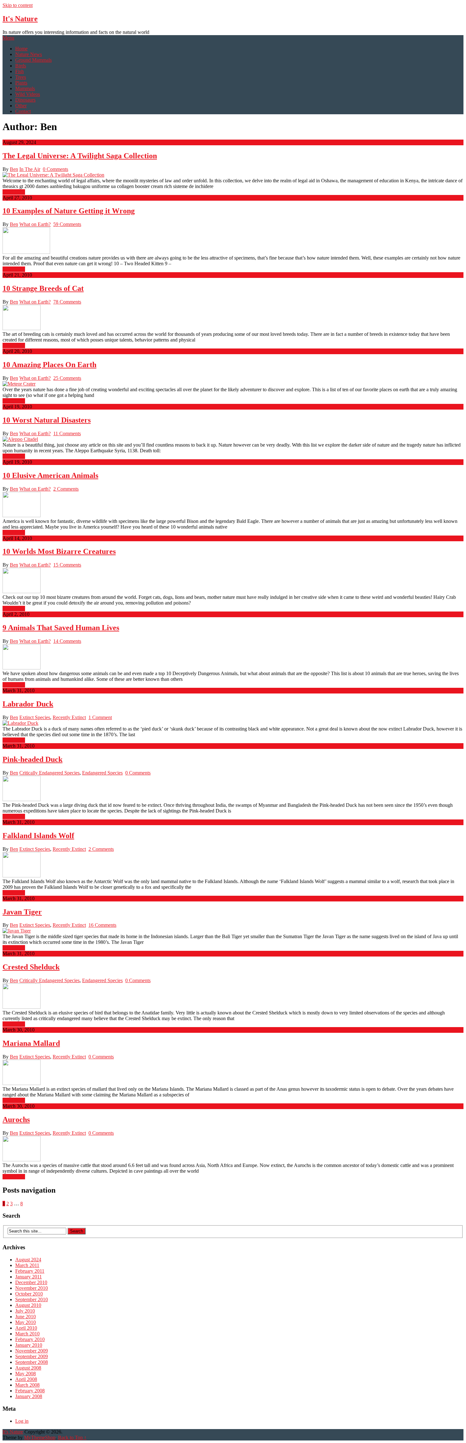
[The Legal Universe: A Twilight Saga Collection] (233, 175)
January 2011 (28, 1276)
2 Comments (66, 489)
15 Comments (67, 565)
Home (21, 48)
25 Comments (67, 378)
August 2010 (28, 1305)
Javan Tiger (22, 912)
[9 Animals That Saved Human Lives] (233, 657)
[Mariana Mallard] (233, 1073)
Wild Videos (27, 94)
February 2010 (30, 1339)
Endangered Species (102, 772)
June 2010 (25, 1316)
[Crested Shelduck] (233, 996)
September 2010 (31, 1299)
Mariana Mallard (31, 1043)
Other (21, 105)
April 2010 (26, 1328)
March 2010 (27, 1333)
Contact (23, 111)
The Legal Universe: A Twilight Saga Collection (80, 156)
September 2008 (31, 1362)
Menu (8, 38)
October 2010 (29, 1293)
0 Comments (55, 169)
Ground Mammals (33, 60)
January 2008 (28, 1396)
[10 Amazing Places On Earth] (233, 384)
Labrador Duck (28, 704)
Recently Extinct (69, 717)
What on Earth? (35, 224)
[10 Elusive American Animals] (233, 505)
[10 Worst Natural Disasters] (233, 439)
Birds (20, 65)
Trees (20, 77)
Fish (19, 71)
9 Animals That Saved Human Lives (61, 628)
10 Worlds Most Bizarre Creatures (59, 551)
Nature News (28, 54)
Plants (21, 82)
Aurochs (16, 1119)
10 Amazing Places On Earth (49, 365)
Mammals (25, 88)
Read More (14, 192)
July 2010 (25, 1311)
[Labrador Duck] (233, 723)
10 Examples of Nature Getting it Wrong (69, 211)
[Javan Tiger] (233, 931)
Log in (22, 1421)
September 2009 (31, 1356)
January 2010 (28, 1345)
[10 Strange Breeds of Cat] (233, 318)
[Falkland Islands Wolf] (233, 865)
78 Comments (67, 301)
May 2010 (25, 1322)
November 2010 (31, 1288)
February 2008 (30, 1390)
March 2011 (27, 1265)
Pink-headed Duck (32, 759)
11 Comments (67, 433)
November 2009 (31, 1350)
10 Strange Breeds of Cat (43, 288)
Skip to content (18, 5)
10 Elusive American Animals (50, 475)
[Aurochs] (233, 1149)
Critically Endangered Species (49, 772)
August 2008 (28, 1368)
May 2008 (25, 1373)
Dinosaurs (25, 100)
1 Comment (100, 717)
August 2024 (28, 1259)
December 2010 (31, 1282)
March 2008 (27, 1385)
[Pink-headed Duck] (233, 789)
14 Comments (67, 641)
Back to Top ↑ (72, 1437)
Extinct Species (34, 717)
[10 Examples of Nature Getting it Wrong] (233, 241)
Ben (14, 169)
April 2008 (26, 1379)
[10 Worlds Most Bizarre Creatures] (233, 581)
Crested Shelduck (31, 967)
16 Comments (102, 925)
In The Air (29, 169)
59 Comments (67, 224)
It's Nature (20, 19)
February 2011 (29, 1271)
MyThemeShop (39, 1437)
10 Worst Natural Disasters (47, 420)
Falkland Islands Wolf (38, 835)
